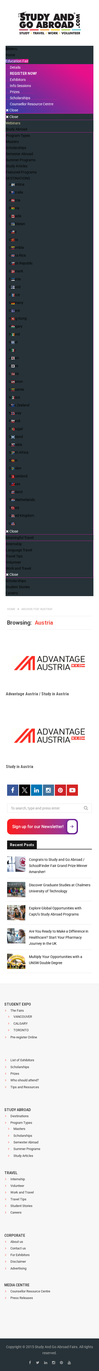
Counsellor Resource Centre (30, 1291)
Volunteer (17, 1186)
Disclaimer (18, 1261)
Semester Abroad (25, 1142)
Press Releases (21, 1298)
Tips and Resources (24, 1087)
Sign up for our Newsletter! (38, 826)
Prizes (14, 1073)
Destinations (19, 1116)
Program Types (21, 1123)
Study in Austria (19, 766)
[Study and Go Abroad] (49, 24)
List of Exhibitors (22, 1060)
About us (16, 1242)
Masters (19, 1129)
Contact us (18, 1248)
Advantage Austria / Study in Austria (37, 693)
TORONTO (21, 1030)
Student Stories (21, 1206)
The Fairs (17, 1010)
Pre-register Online (23, 1037)
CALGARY (20, 1023)
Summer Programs (26, 1149)
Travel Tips (18, 1199)
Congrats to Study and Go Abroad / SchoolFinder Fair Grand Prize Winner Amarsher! (58, 866)
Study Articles (23, 1156)
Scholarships (19, 1067)
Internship (17, 1179)
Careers (16, 1212)
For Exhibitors (20, 1255)
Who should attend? (24, 1080)
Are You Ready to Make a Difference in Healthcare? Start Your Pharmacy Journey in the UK (58, 937)
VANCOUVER (22, 1017)
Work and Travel (22, 1192)
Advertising (18, 1268)
